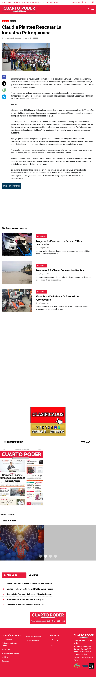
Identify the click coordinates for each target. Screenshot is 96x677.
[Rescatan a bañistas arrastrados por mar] (17, 272)
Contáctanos (7, 639)
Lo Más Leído (10, 575)
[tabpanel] (48, 482)
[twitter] (89, 2)
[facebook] (82, 2)
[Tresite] (81, 666)
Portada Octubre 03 (7, 515)
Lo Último (33, 575)
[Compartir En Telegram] (4, 98)
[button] (48, 477)
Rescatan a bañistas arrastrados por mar (60, 270)
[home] (19, 9)
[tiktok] (92, 2)
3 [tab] (50, 511)
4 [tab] (55, 511)
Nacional (6, 21)
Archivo (5, 657)
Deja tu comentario (11, 186)
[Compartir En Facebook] (4, 79)
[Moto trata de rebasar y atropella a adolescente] (17, 300)
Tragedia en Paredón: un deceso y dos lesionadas (29, 594)
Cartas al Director (32, 640)
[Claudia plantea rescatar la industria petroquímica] (48, 57)
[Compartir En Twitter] (4, 85)
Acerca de (6, 649)
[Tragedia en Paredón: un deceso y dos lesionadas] (17, 244)
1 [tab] (40, 511)
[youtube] (85, 2)
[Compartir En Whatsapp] (4, 92)
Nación (12, 21)
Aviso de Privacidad (33, 637)
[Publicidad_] (48, 420)
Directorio (5, 661)
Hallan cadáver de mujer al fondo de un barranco (29, 584)
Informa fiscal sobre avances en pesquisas (26, 599)
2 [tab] (45, 511)
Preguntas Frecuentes (10, 653)
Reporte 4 (41, 236)
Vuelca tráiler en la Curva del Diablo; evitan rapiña (30, 589)
